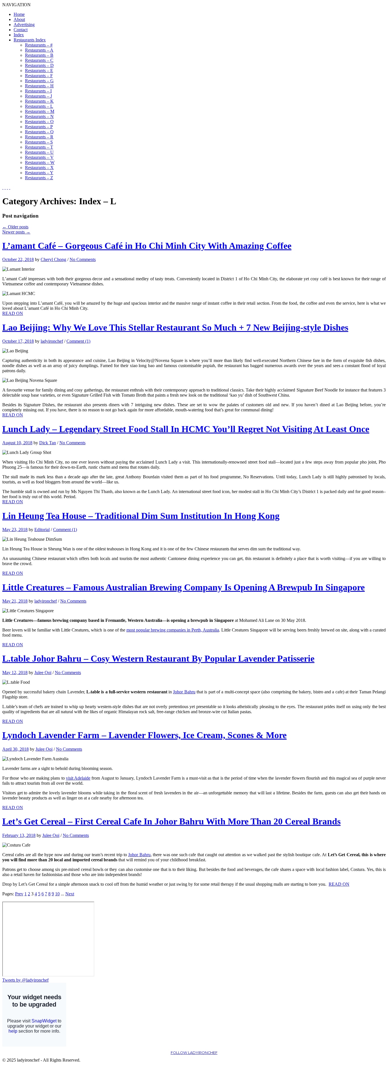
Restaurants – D (39, 65)
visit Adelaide (78, 778)
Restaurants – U (39, 152)
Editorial (42, 529)
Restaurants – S (39, 142)
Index (19, 34)
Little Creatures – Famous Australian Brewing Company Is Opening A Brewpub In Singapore (183, 587)
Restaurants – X (39, 167)
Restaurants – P (39, 126)
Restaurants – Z (39, 177)
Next (69, 893)
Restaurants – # (39, 45)
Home (19, 14)
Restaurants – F (39, 75)
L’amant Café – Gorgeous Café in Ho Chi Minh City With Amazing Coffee (146, 246)
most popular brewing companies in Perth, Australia (172, 630)
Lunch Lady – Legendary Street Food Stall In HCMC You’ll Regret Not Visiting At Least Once (185, 429)
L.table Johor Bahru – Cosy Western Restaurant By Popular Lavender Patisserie (158, 658)
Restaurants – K (39, 101)
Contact (21, 29)
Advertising (24, 24)
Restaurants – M (39, 111)
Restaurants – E (39, 70)
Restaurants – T (39, 147)
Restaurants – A (39, 50)
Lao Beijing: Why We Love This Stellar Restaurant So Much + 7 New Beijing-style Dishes (175, 327)
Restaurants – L (39, 106)
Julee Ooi (42, 672)
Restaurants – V (39, 157)
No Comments (83, 259)
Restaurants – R (39, 136)
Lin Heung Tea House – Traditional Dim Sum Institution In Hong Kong (140, 516)
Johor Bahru (184, 691)
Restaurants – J (38, 96)
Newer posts (16, 232)
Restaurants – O (39, 121)
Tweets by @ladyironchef (25, 980)
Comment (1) (78, 341)
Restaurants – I (38, 91)
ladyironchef (52, 341)
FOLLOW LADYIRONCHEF (194, 1053)
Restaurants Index (30, 39)
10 (57, 893)
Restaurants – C (39, 60)
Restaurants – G (39, 80)
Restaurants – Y (39, 172)
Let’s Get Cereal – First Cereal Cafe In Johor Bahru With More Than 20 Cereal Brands (171, 821)
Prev (19, 893)
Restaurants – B (39, 55)
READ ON (12, 313)
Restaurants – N (39, 116)
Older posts (15, 226)
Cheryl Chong (53, 259)
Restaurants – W (40, 162)
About (19, 19)
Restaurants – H (39, 85)
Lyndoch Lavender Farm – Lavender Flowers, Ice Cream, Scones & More (144, 735)
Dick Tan (47, 442)
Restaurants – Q (39, 131)
